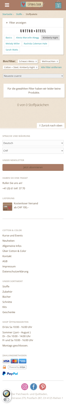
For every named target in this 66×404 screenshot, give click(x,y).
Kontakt (7, 256)
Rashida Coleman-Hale (35, 43)
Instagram (24, 386)
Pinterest (42, 386)
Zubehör (7, 291)
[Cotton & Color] (33, 5)
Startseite (7, 14)
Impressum (9, 266)
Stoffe (19, 14)
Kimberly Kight (50, 37)
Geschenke (8, 312)
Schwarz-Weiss (26, 61)
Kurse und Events (12, 235)
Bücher (6, 296)
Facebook (33, 386)
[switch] (6, 399)
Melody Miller (13, 43)
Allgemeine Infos (11, 246)
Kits (4, 307)
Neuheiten (8, 240)
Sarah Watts (12, 49)
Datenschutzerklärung (15, 271)
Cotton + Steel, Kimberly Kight (19, 67)
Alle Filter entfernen (51, 67)
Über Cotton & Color (14, 251)
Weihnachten (49, 61)
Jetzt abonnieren (33, 167)
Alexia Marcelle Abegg (27, 37)
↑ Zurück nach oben (50, 125)
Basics (9, 37)
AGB (4, 261)
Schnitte (7, 302)
